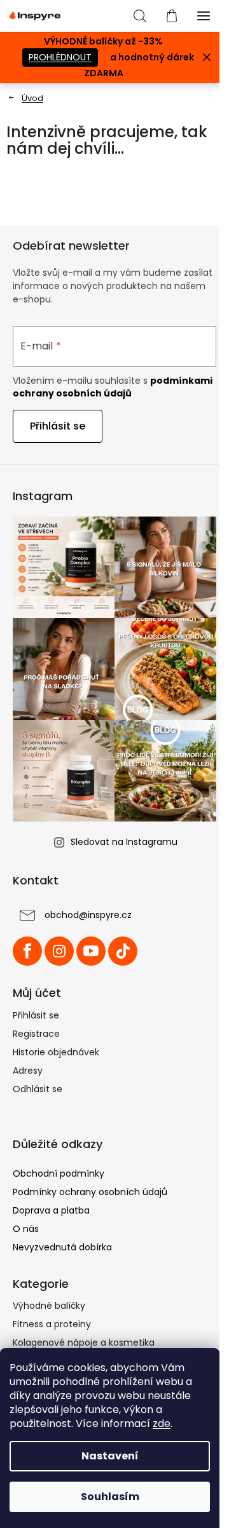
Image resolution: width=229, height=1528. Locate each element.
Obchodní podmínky (58, 1173)
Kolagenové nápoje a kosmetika (84, 1342)
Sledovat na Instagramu (124, 841)
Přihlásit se (57, 426)
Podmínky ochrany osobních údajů (90, 1192)
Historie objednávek (56, 1052)
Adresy (28, 1070)
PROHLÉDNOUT (60, 57)
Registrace (36, 1033)
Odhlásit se (37, 1089)
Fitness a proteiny (52, 1324)
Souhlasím (110, 1496)
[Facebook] (27, 951)
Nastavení (110, 1456)
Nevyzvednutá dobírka (62, 1247)
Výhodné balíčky (49, 1305)
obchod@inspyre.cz (88, 915)
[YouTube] (91, 951)
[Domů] (24, 98)
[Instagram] (59, 951)
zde (161, 1423)
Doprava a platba (51, 1210)
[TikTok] (122, 951)
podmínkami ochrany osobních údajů (112, 387)
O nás (26, 1228)
